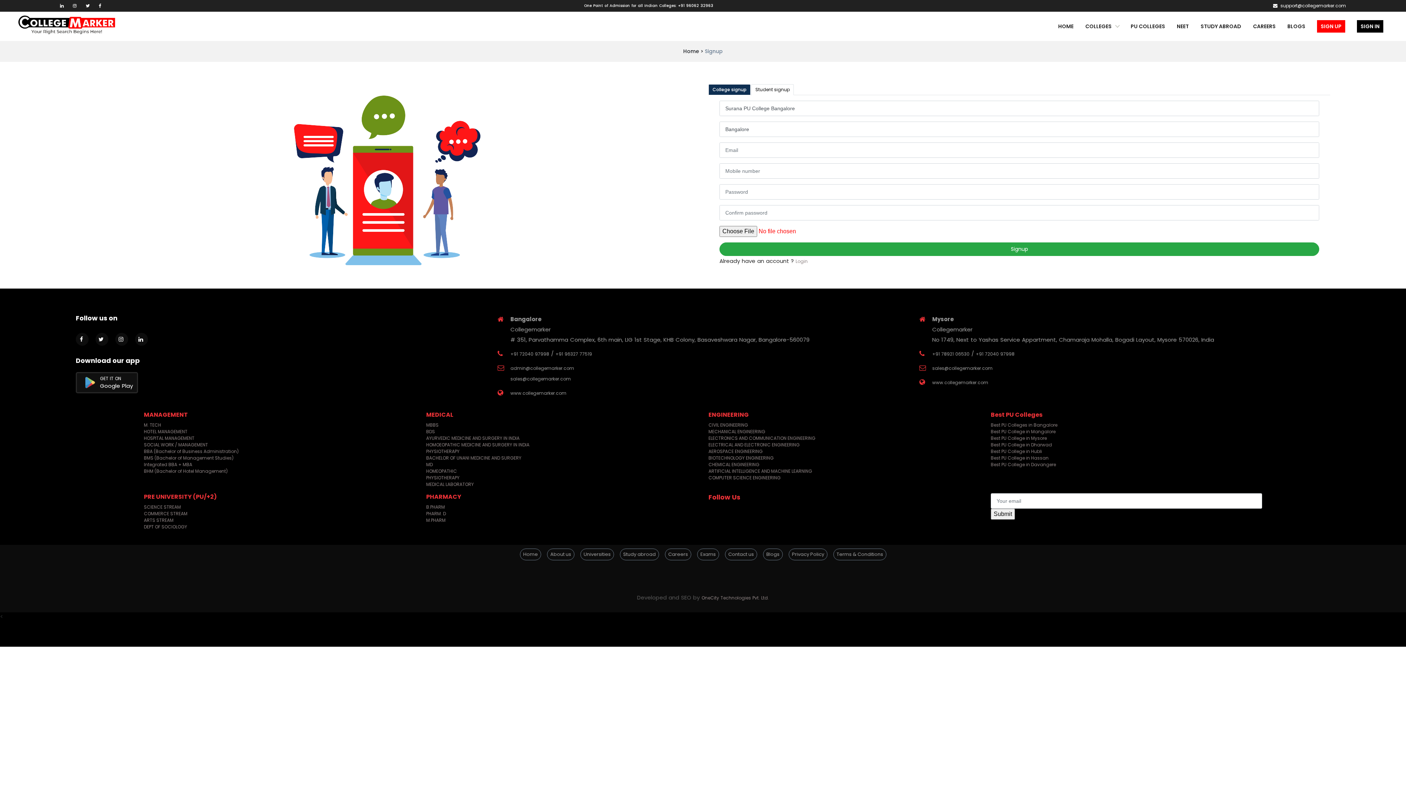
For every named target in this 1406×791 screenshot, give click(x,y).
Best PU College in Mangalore (1023, 431)
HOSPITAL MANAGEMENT (169, 438)
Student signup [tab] (772, 89)
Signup (1019, 249)
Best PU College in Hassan (1020, 458)
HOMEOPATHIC (441, 471)
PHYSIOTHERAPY (443, 451)
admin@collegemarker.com (542, 368)
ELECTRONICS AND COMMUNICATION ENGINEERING (761, 438)
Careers (1264, 26)
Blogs (1296, 26)
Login (802, 261)
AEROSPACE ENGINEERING (735, 451)
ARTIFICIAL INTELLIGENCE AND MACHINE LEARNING (760, 471)
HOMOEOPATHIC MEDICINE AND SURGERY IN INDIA (477, 445)
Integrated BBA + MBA (168, 464)
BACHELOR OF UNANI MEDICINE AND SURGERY (473, 458)
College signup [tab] (730, 89)
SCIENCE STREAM (162, 507)
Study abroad (639, 554)
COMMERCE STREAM (165, 513)
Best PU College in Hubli (1016, 451)
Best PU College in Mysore (1019, 438)
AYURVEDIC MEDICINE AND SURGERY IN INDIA (473, 438)
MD (429, 464)
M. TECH (152, 425)
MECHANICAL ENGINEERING (736, 431)
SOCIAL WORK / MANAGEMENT (176, 445)
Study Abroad (1221, 26)
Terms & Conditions (860, 554)
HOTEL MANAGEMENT (165, 431)
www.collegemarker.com (538, 393)
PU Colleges (1148, 26)
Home (1066, 26)
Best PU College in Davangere (1023, 464)
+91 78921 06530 (951, 354)
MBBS (432, 425)
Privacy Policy (808, 554)
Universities (597, 554)
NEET (1183, 26)
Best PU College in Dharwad (1021, 445)
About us (560, 554)
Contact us (741, 554)
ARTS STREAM (159, 520)
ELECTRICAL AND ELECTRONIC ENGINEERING (754, 445)
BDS (430, 431)
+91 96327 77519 (573, 354)
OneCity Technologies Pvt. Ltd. (735, 598)
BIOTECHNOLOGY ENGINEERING (741, 458)
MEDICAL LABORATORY (450, 484)
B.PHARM (435, 507)
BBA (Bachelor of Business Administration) (191, 451)
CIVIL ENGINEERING (728, 425)
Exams (708, 554)
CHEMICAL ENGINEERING (733, 464)
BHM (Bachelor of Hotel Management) (186, 471)
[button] (703, 573)
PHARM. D (436, 513)
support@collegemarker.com (1312, 6)
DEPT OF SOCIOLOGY (165, 527)
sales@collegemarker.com (540, 379)
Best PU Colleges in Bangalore (1024, 425)
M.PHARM (436, 520)
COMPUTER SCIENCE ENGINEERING (744, 478)
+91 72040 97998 (529, 354)
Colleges (1098, 26)
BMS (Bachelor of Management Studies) (189, 458)
